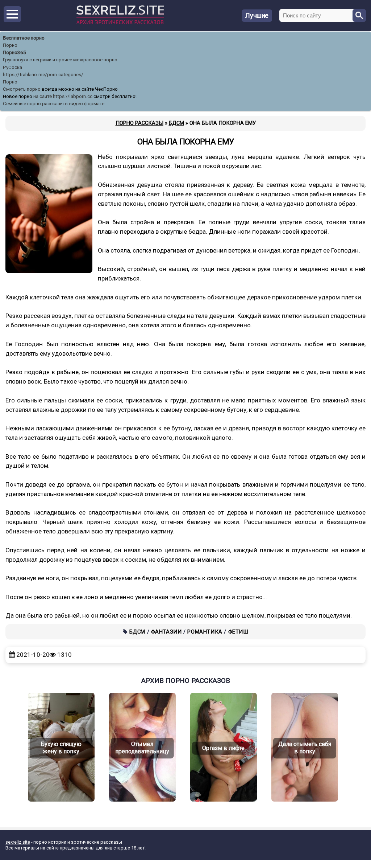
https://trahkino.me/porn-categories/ (43, 74)
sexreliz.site (17, 842)
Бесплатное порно (24, 38)
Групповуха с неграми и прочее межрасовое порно (60, 59)
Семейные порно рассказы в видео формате (53, 103)
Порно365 (14, 52)
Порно (10, 45)
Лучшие (256, 15)
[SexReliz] (120, 22)
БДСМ (137, 631)
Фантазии (166, 631)
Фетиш (238, 631)
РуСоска (12, 67)
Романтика (204, 631)
